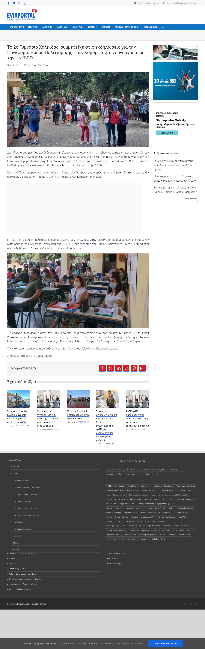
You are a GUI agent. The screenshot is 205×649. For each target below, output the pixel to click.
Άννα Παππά (132, 486)
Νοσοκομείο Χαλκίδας (156, 522)
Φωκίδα (16, 550)
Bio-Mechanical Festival (115, 486)
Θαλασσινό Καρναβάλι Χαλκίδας (181, 508)
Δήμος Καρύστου (23, 501)
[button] (162, 27)
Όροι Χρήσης (111, 559)
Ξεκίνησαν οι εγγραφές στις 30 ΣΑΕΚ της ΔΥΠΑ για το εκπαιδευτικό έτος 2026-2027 (47, 418)
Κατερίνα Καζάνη (181, 513)
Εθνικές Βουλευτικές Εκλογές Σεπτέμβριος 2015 (157, 504)
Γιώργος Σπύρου (184, 491)
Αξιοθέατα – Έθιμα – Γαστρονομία (22, 553)
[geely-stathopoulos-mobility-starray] (175, 104)
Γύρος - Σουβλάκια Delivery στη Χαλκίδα (152, 470)
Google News (44, 355)
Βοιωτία (16, 467)
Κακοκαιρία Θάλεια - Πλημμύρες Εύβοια (156, 513)
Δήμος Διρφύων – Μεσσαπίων (29, 487)
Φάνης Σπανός (184, 535)
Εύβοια (15, 474)
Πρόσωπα (12, 564)
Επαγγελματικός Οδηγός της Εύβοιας (23, 584)
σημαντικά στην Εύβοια (133, 461)
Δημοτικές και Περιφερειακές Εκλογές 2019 (169, 495)
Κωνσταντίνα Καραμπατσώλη (143, 517)
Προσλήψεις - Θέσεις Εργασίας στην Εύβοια (177, 530)
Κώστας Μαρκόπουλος (167, 517)
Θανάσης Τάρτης (131, 513)
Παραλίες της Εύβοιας (17, 569)
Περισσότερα (191, 199)
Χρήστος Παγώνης (128, 539)
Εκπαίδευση (43, 65)
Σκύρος (20, 522)
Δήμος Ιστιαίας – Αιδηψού (27, 494)
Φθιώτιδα (16, 543)
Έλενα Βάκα (145, 486)
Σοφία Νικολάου (130, 535)
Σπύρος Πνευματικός (148, 535)
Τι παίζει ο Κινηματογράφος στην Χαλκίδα (25, 579)
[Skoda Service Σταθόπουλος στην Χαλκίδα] (175, 46)
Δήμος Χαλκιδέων (24, 529)
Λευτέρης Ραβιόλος (114, 522)
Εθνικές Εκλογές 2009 (114, 508)
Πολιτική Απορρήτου (115, 564)
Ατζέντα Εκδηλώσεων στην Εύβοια (22, 574)
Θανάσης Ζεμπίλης (113, 513)
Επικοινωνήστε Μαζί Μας (116, 553)
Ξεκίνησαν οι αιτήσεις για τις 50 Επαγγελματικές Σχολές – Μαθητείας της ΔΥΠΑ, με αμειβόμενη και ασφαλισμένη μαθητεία (106, 426)
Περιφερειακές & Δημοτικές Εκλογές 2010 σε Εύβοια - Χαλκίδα (162, 526)
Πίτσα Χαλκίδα (177, 470)
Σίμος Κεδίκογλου (113, 535)
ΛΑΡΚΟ (182, 517)
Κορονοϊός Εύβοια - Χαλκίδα (117, 517)
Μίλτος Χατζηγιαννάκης (135, 522)
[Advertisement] (143, 14)
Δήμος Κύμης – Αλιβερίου (27, 508)
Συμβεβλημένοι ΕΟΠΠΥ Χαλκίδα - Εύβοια (140, 474)
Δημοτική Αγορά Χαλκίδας (155, 499)
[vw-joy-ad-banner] (175, 64)
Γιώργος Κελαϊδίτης (166, 491)
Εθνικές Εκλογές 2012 (135, 508)
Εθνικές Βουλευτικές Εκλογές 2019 (120, 504)
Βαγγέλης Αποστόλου (114, 491)
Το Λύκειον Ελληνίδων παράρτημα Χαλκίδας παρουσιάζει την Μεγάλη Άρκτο (174, 165)
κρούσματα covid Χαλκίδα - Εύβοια (152, 539)
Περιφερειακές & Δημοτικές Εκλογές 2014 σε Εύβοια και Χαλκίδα (131, 530)
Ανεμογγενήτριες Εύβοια (185, 486)
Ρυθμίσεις (140, 643)
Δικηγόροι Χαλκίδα (114, 474)
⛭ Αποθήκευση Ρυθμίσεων (166, 643)
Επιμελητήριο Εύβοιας (156, 508)
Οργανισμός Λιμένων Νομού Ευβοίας (120, 526)
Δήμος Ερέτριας (23, 481)
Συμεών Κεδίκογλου (167, 535)
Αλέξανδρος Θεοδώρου (163, 486)
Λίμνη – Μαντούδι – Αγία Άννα (28, 515)
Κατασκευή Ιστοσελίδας (17, 604)
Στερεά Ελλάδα (15, 460)
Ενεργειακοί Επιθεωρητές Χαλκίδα (119, 470)
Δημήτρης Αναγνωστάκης (138, 495)
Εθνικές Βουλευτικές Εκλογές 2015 (182, 499)
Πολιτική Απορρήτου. (107, 643)
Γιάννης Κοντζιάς (148, 491)
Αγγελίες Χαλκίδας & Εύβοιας (20, 589)
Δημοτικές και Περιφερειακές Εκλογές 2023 (123, 499)
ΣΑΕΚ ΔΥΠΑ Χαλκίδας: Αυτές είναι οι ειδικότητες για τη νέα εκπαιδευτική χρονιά (137, 418)
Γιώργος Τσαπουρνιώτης (115, 495)
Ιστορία (12, 559)
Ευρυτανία (17, 536)
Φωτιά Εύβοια (111, 539)
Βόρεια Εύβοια (132, 491)
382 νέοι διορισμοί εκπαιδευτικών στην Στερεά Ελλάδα (78, 415)
